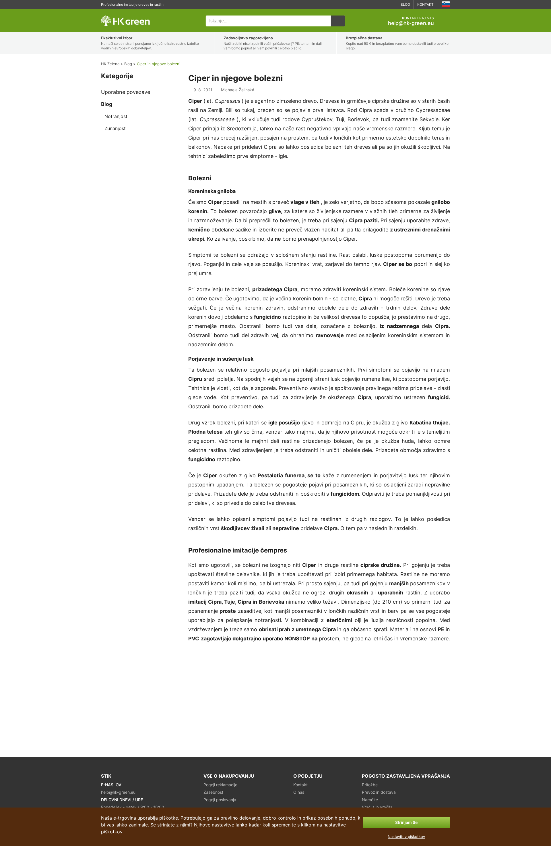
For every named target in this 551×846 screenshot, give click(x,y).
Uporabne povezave (125, 92)
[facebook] (381, 4)
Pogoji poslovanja (219, 799)
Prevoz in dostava (379, 792)
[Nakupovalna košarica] (445, 21)
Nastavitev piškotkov (406, 836)
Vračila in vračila (377, 807)
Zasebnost (213, 792)
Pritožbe (370, 784)
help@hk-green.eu (411, 23)
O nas (298, 792)
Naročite (370, 799)
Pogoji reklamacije (220, 784)
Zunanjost (115, 128)
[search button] (338, 21)
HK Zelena (109, 12)
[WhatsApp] (373, 4)
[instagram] (390, 4)
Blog (405, 4)
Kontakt (425, 4)
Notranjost (115, 116)
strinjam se (406, 822)
